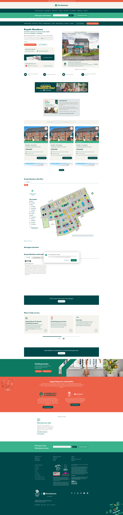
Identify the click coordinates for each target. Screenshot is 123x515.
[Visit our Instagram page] (81, 493)
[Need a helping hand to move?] (61, 87)
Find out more (38, 371)
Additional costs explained (57, 456)
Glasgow (42, 38)
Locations (60, 10)
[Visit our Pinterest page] (87, 493)
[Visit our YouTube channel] (84, 493)
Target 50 (72, 457)
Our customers (73, 10)
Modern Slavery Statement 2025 (76, 459)
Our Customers (55, 457)
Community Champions (48, 407)
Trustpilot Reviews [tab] (37, 257)
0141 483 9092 (81, 23)
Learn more (96, 64)
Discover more (61, 301)
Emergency (73, 460)
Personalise (67, 23)
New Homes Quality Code (39, 465)
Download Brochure (47, 371)
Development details (27, 23)
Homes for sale (35, 23)
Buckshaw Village (43, 504)
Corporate (54, 459)
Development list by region (82, 15)
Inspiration (72, 23)
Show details (66, 260)
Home (36, 19)
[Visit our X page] (74, 493)
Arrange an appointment (93, 23)
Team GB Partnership (75, 404)
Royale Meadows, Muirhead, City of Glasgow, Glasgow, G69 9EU (37, 31)
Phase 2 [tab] (28, 182)
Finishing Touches (37, 459)
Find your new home (39, 10)
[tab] (26, 261)
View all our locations (83, 446)
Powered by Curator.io (62, 416)
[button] (65, 47)
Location (53, 23)
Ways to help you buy (59, 23)
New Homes (39, 19)
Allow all (73, 260)
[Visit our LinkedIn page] (77, 493)
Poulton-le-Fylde (53, 504)
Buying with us (48, 10)
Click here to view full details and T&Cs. (66, 113)
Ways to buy (54, 10)
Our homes (66, 10)
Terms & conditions (38, 474)
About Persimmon (37, 460)
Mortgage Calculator (46, 23)
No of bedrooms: (66, 122)
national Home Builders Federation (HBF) (79, 477)
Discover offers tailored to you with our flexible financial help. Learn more (61, 1)
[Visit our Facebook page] (71, 493)
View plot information (41, 158)
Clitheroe (48, 504)
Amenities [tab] (28, 257)
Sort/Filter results (50, 122)
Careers (54, 460)
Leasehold (72, 456)
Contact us (86, 10)
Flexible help (79, 10)
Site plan (40, 23)
